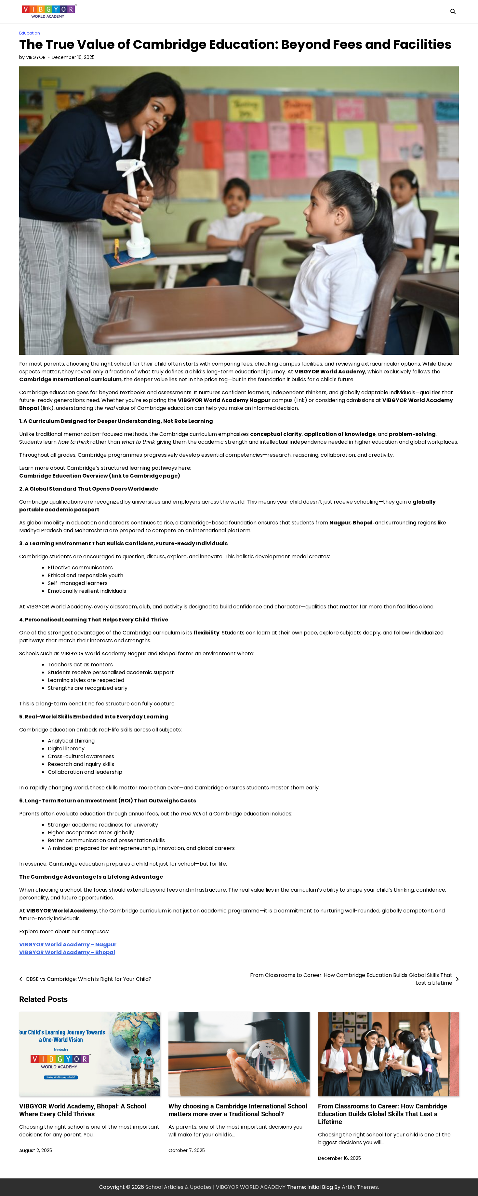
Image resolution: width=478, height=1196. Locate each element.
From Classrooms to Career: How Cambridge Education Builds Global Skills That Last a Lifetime (382, 1114)
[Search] (453, 11)
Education (29, 33)
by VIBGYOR (32, 57)
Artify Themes (360, 1187)
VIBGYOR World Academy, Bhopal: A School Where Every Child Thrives (82, 1110)
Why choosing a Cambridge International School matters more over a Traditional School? (237, 1110)
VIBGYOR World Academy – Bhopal (67, 952)
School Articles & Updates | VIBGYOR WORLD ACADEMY (215, 1187)
